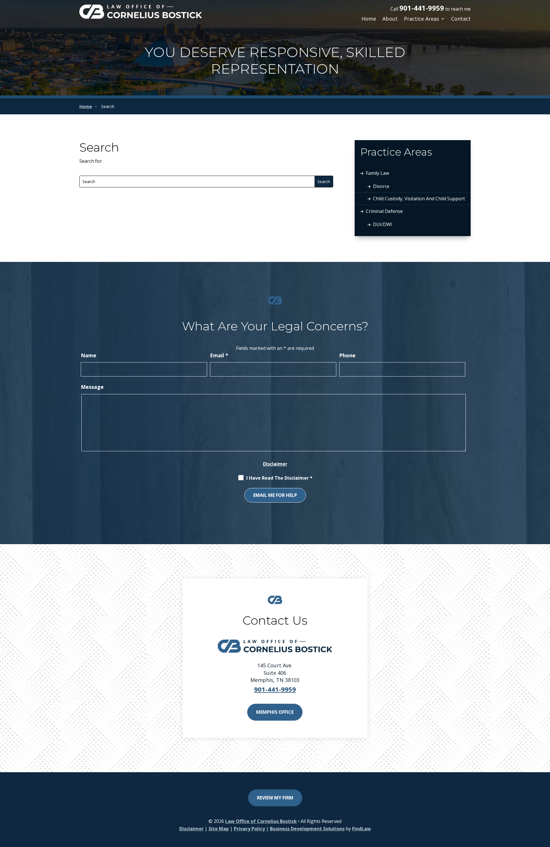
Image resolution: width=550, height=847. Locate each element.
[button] (275, 840)
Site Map (219, 829)
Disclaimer (275, 464)
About (390, 19)
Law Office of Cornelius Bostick (261, 821)
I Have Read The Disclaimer (279, 478)
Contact (461, 19)
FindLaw (361, 829)
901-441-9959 (421, 8)
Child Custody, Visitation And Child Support (419, 198)
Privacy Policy (249, 829)
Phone (347, 355)
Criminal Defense (384, 211)
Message (92, 386)
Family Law (377, 173)
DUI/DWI (382, 224)
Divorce (381, 186)
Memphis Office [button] (275, 712)
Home (369, 19)
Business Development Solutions (307, 829)
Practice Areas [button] (421, 19)
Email (219, 355)
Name (88, 355)
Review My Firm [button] (275, 798)
